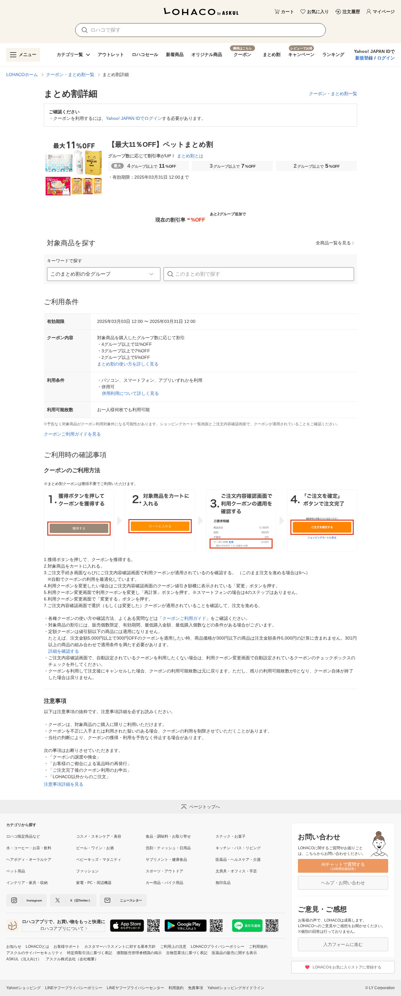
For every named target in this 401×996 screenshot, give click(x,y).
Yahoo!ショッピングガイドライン (235, 988)
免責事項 (195, 988)
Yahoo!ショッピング (23, 988)
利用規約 (176, 988)
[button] (103, 274)
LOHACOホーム (22, 74)
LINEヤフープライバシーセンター (135, 988)
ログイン (386, 57)
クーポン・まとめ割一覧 (70, 74)
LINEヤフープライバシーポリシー (73, 988)
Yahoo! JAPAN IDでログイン (134, 118)
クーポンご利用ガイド (184, 618)
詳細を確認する (63, 651)
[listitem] (41, 836)
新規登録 (364, 57)
